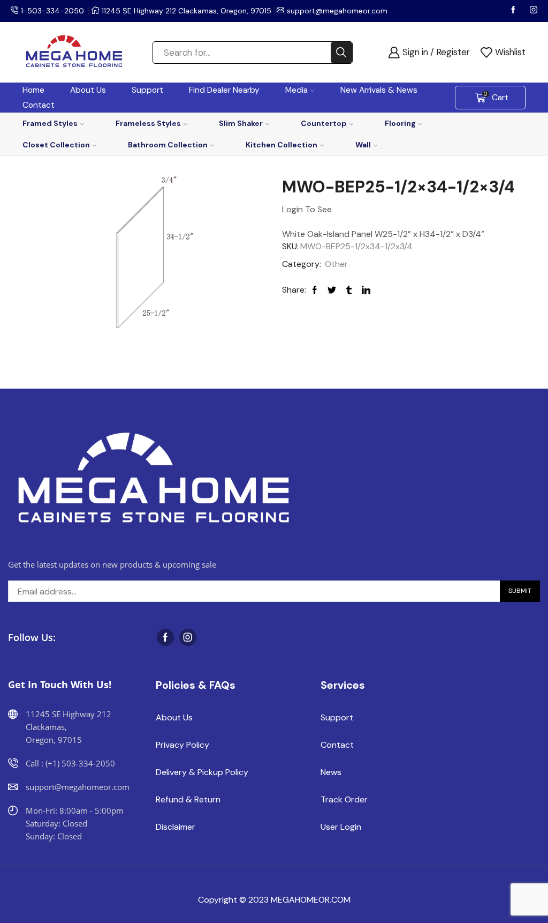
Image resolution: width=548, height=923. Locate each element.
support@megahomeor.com (337, 11)
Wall (363, 145)
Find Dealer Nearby (224, 90)
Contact (38, 105)
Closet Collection (56, 145)
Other (336, 264)
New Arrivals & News (378, 90)
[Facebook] (514, 11)
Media (296, 90)
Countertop (324, 123)
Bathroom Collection (168, 145)
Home (33, 90)
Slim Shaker (241, 123)
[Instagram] (533, 11)
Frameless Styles (148, 123)
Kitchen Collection (281, 145)
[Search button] (341, 52)
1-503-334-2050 (52, 11)
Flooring (400, 123)
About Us (88, 90)
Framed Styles (50, 123)
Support (147, 90)
